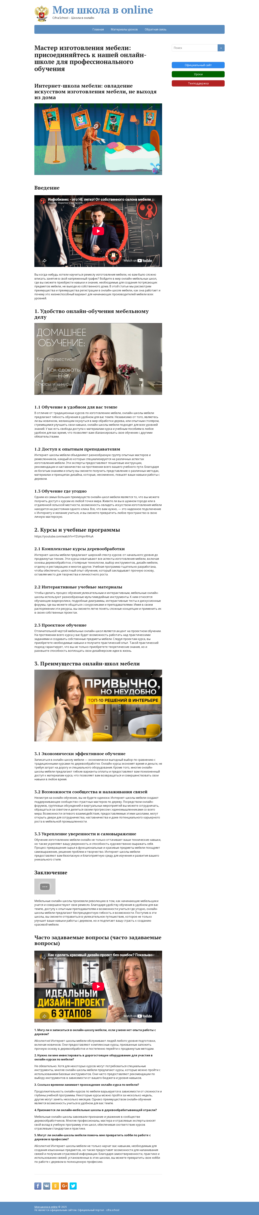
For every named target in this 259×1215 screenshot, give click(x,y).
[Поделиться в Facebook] (37, 1186)
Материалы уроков (124, 29)
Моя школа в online (103, 9)
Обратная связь (155, 29)
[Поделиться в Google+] (64, 1186)
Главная (98, 29)
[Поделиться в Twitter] (73, 1186)
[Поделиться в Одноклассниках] (55, 1186)
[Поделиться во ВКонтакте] (46, 1186)
